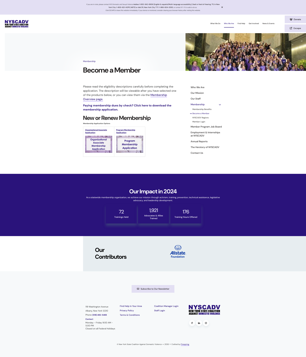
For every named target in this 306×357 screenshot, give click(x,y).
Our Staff (196, 98)
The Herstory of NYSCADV (205, 147)
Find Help (241, 24)
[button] (222, 7)
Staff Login (159, 310)
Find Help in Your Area (131, 306)
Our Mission (197, 93)
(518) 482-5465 (99, 315)
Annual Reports (199, 141)
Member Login (198, 122)
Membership (198, 104)
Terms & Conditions (130, 315)
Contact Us (197, 153)
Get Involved (254, 24)
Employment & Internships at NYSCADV (205, 134)
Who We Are (229, 24)
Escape (297, 28)
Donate (297, 19)
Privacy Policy (127, 310)
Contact (89, 319)
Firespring (185, 344)
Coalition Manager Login (166, 306)
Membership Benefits (201, 109)
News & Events (268, 24)
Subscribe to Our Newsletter (154, 288)
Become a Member (200, 113)
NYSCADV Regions (200, 117)
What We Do (215, 24)
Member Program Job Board (206, 126)
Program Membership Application (125, 131)
